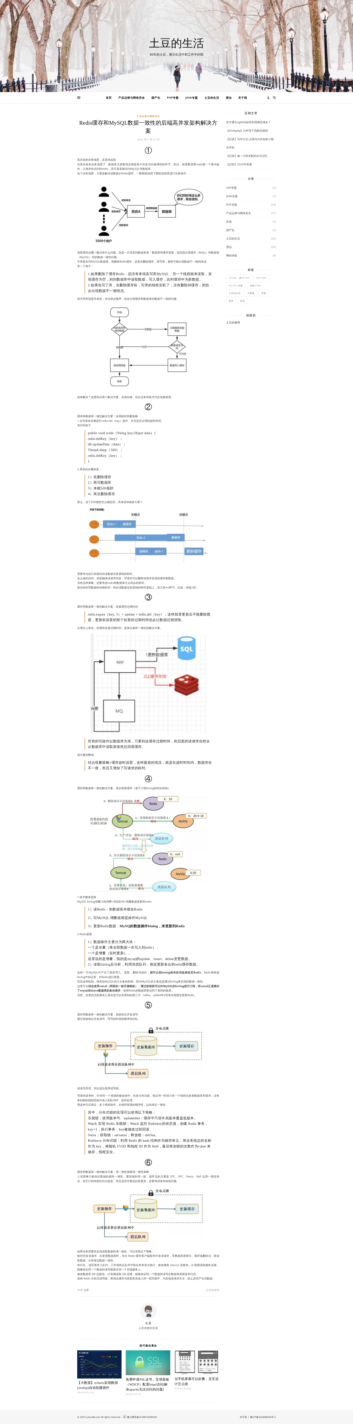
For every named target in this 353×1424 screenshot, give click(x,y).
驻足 (242, 300)
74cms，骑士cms (239, 277)
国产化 (155, 97)
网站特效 (231, 255)
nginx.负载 (236, 285)
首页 (109, 97)
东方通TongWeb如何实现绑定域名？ (248, 122)
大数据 (251, 293)
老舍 (231, 300)
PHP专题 (173, 97)
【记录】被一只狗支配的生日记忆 (247, 156)
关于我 (242, 97)
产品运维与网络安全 (131, 97)
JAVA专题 (191, 97)
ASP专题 (231, 187)
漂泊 (229, 97)
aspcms (261, 277)
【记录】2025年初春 (239, 164)
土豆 (86, 1290)
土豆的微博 (233, 322)
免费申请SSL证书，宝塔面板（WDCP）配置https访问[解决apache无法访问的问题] (147, 1384)
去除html (255, 285)
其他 (229, 221)
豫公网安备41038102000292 (142, 1417)
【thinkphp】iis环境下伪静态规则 (247, 130)
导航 (263, 293)
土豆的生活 (176, 42)
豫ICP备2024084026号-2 (263, 1417)
